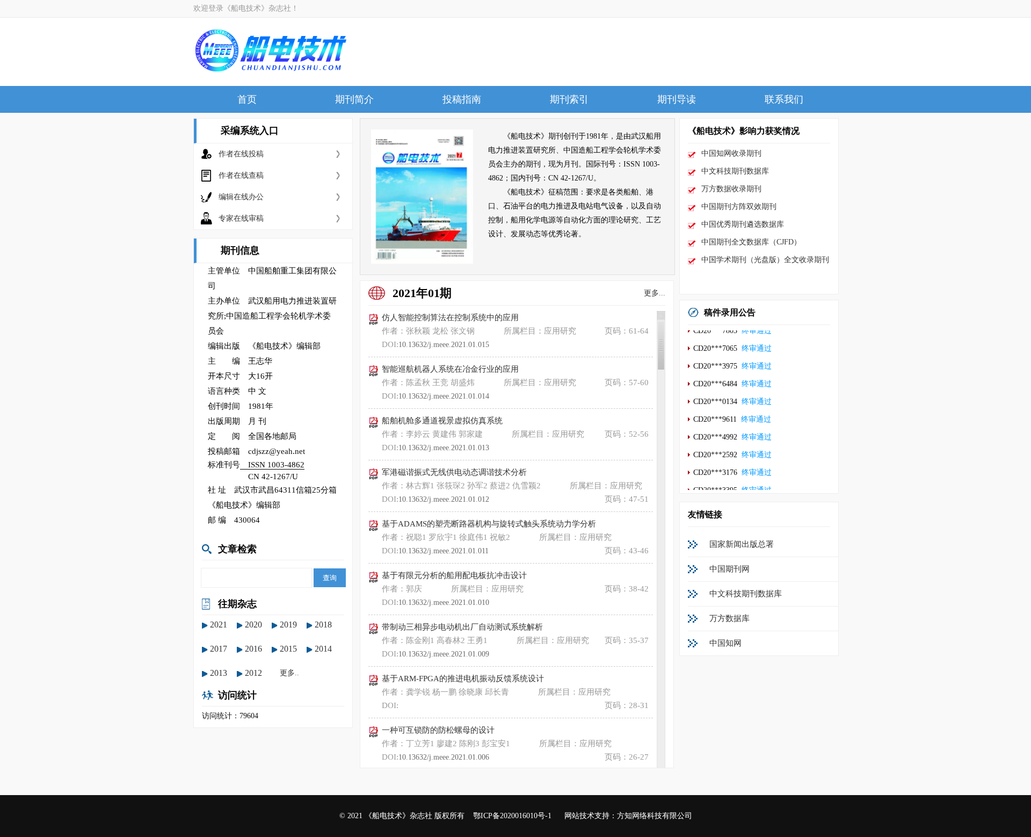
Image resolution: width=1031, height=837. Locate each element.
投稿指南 (461, 99)
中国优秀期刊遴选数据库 (742, 224)
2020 (253, 624)
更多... (654, 293)
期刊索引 (569, 99)
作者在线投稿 (241, 154)
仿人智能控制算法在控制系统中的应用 (450, 317)
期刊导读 (676, 99)
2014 (323, 648)
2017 (218, 648)
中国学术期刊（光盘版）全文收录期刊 (765, 260)
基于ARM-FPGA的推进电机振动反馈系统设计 (463, 678)
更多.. (289, 673)
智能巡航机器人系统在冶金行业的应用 (450, 369)
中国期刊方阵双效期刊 (738, 207)
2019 (288, 624)
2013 (218, 672)
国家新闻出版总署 (741, 544)
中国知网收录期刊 (731, 153)
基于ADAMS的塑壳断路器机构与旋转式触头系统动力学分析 (489, 523)
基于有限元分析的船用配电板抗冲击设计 (454, 575)
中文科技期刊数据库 (735, 171)
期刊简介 (354, 99)
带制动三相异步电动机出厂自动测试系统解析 (462, 627)
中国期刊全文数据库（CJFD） (751, 242)
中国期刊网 (729, 569)
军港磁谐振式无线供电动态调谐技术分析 (454, 472)
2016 (253, 648)
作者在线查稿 (241, 175)
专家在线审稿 (241, 218)
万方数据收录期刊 (731, 189)
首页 (247, 99)
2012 (253, 672)
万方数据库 (729, 618)
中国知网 (725, 643)
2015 (288, 648)
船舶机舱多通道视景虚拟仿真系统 (442, 420)
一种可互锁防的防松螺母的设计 (438, 730)
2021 (218, 624)
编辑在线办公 (241, 197)
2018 (323, 624)
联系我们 (784, 99)
